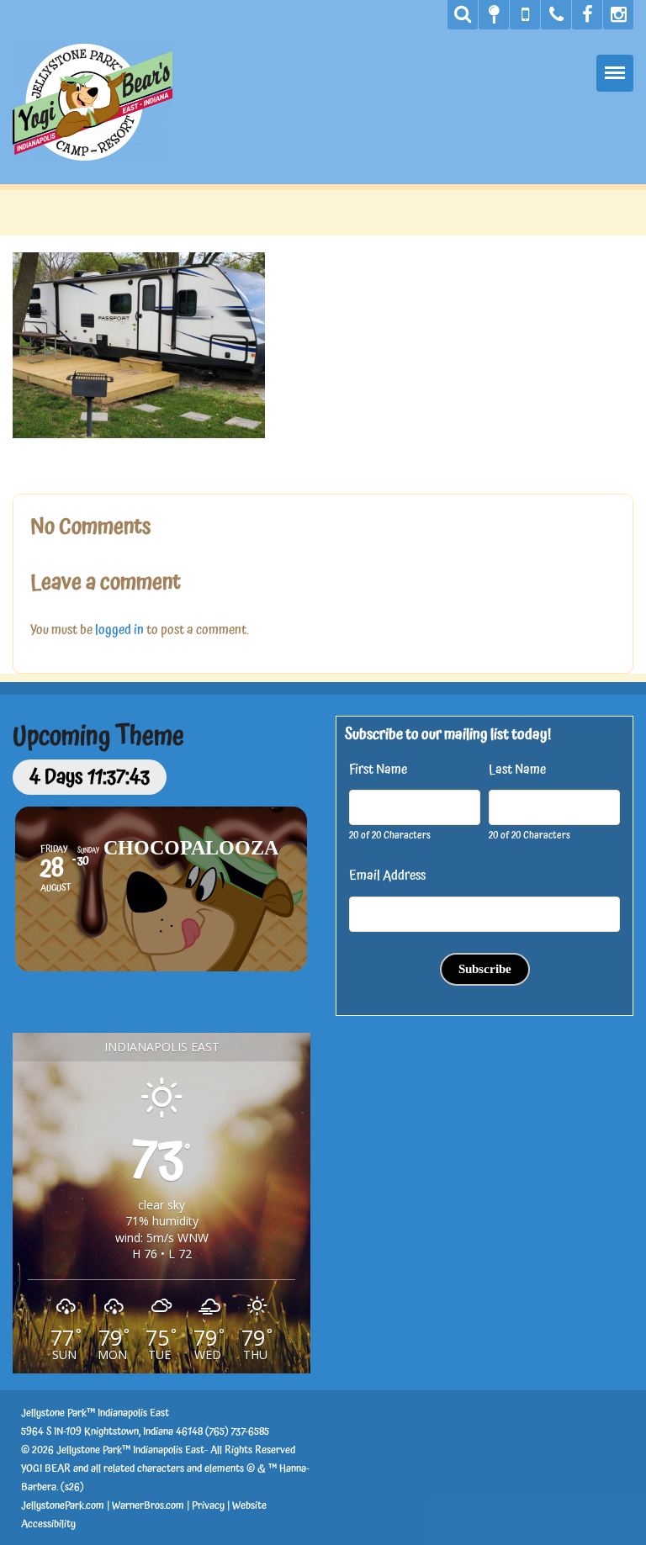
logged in (119, 630)
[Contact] (556, 14)
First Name (378, 769)
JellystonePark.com (62, 1506)
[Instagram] (618, 14)
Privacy (208, 1506)
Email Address (387, 875)
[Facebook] (587, 14)
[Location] (494, 14)
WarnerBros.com (148, 1506)
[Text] (525, 14)
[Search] (462, 14)
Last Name (517, 769)
